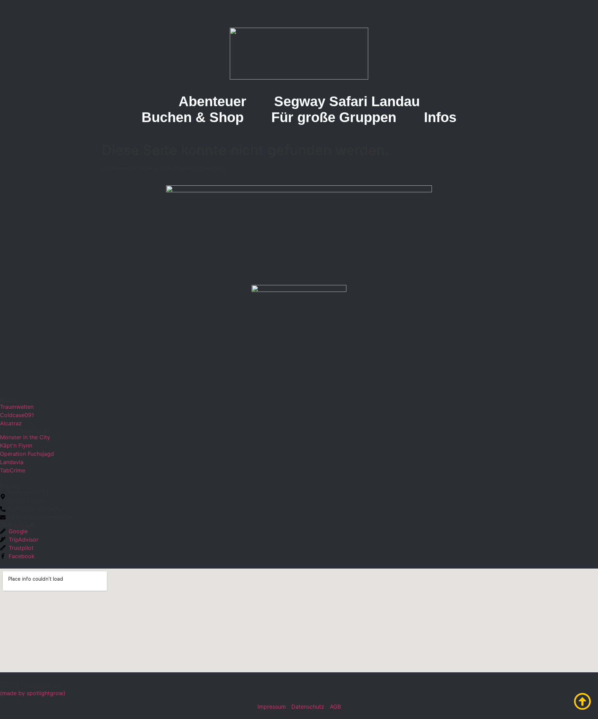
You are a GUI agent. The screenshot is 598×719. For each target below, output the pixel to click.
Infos (440, 117)
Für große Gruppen (333, 117)
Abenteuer (212, 101)
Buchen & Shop (193, 117)
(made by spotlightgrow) (32, 693)
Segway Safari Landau (347, 101)
